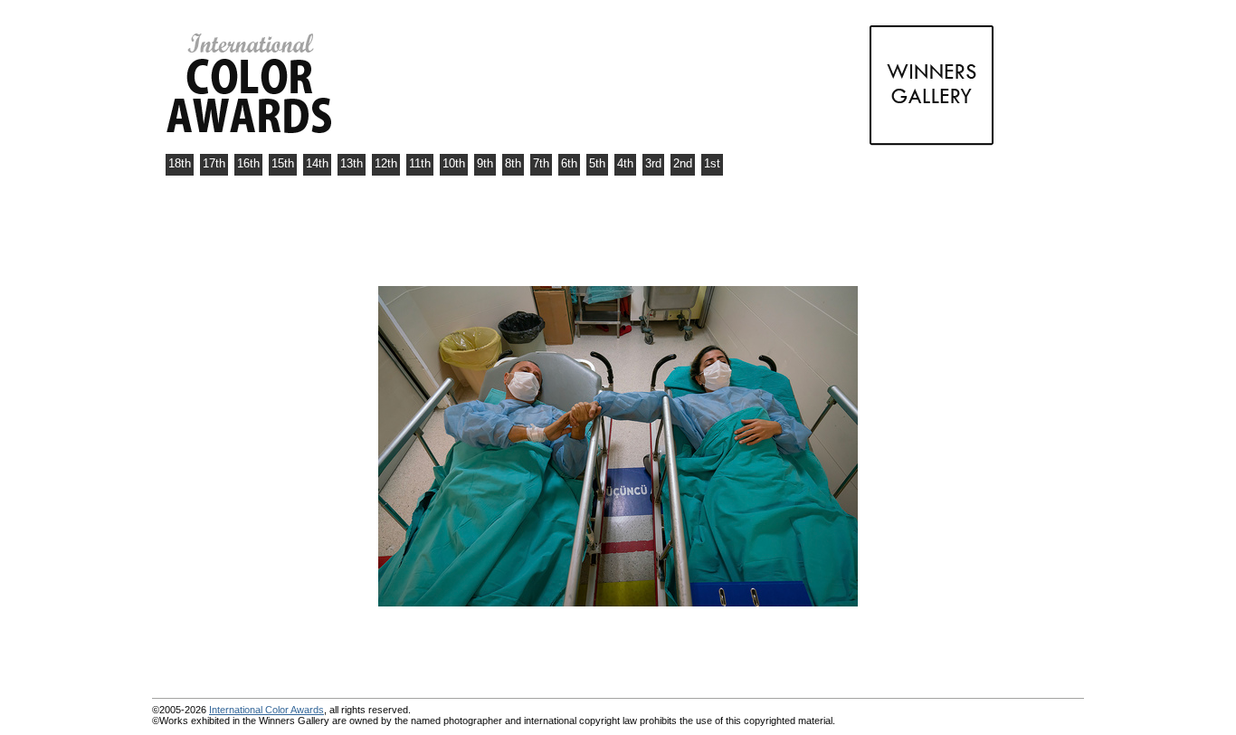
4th (625, 163)
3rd (653, 163)
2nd (682, 163)
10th (453, 163)
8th (513, 163)
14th (317, 163)
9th (485, 163)
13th (351, 163)
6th (569, 163)
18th (179, 163)
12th (386, 163)
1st (712, 163)
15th (282, 163)
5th (597, 163)
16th (248, 163)
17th (214, 163)
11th (420, 163)
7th (541, 163)
